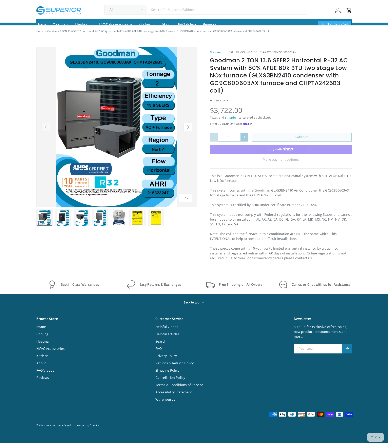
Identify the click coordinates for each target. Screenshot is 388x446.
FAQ (158, 348)
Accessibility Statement (173, 392)
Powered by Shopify (87, 425)
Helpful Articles (167, 334)
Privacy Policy (166, 356)
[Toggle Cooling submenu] (67, 24)
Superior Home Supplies (60, 425)
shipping (231, 117)
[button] (349, 10)
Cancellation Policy (170, 377)
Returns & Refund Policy (174, 363)
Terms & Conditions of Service (179, 385)
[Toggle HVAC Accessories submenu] (131, 24)
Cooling (59, 24)
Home (41, 24)
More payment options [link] (281, 159)
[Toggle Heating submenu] (91, 24)
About (167, 24)
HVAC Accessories (113, 24)
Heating (82, 24)
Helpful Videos (166, 327)
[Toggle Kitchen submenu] (154, 24)
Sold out (301, 137)
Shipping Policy (167, 370)
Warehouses (165, 399)
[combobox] (206, 9)
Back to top (192, 302)
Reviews (209, 24)
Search (160, 341)
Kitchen (144, 24)
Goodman (217, 52)
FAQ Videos (187, 24)
